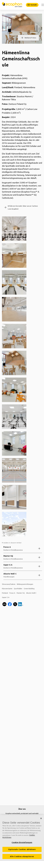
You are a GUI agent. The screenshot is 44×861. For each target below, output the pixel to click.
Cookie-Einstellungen (22, 842)
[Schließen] (41, 818)
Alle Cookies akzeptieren (22, 856)
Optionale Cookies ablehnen (22, 849)
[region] (22, 838)
